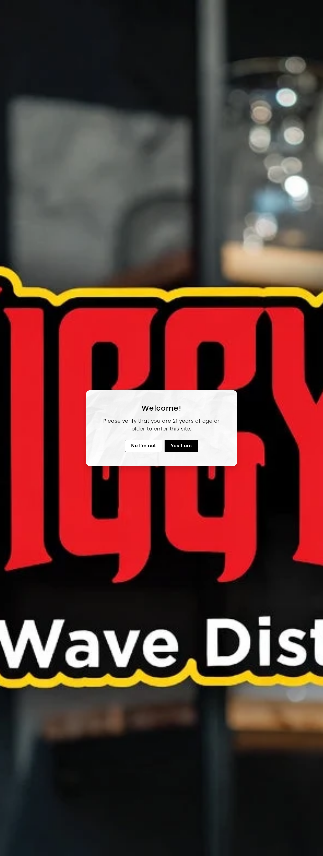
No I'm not (143, 445)
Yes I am (181, 445)
